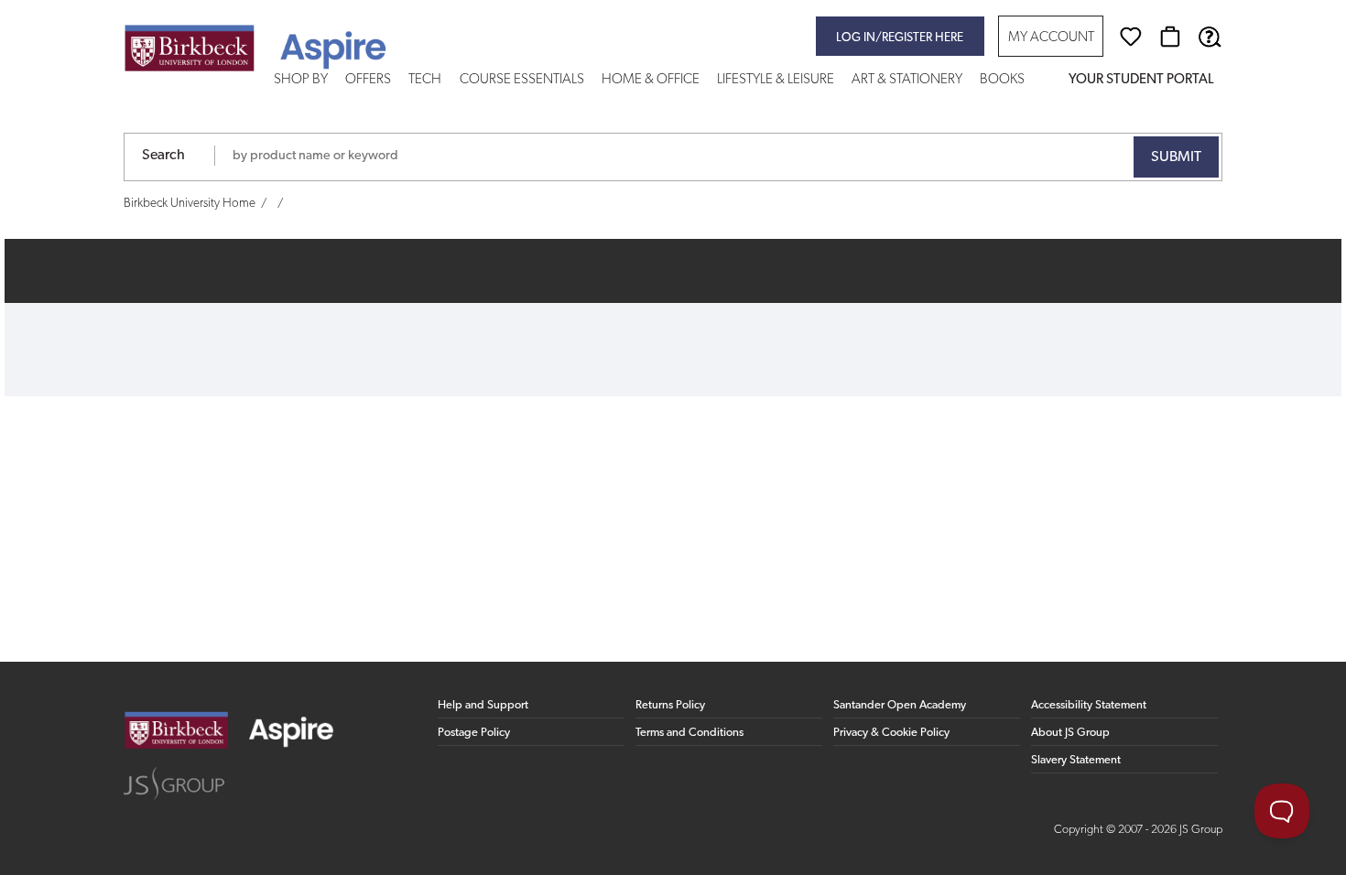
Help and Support (483, 705)
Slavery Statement (1076, 760)
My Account (1051, 38)
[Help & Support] (1209, 36)
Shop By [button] (301, 80)
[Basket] (1170, 36)
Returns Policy (670, 705)
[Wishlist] (1131, 36)
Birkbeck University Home (189, 204)
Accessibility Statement (1088, 705)
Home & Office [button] (651, 80)
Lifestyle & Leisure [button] (775, 80)
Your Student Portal (1141, 80)
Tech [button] (424, 80)
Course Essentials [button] (522, 80)
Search (163, 155)
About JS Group (1070, 733)
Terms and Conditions (689, 733)
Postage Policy (474, 733)
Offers (368, 80)
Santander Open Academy (899, 705)
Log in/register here (899, 38)
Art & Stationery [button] (907, 80)
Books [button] (1002, 80)
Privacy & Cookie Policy (891, 733)
